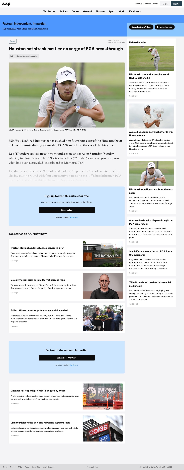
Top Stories (49, 11)
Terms (5, 467)
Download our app (164, 27)
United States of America (27, 56)
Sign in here (74, 217)
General (87, 11)
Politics (64, 11)
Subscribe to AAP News (141, 27)
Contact (147, 4)
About (155, 4)
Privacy (12, 467)
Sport (112, 11)
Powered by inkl (92, 467)
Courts (75, 11)
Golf (11, 56)
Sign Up (176, 3)
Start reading (66, 210)
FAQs (20, 467)
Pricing (138, 4)
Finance (100, 11)
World (122, 11)
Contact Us (36, 467)
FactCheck (135, 11)
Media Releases (48, 467)
